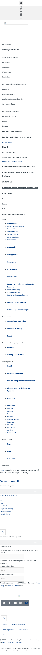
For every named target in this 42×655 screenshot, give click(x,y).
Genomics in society (9, 116)
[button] (21, 3)
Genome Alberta (12, 229)
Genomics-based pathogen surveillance (20, 187)
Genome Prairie (12, 232)
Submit (36, 491)
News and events (9, 635)
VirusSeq (10, 408)
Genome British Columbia (15, 226)
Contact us (5, 466)
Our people (6, 62)
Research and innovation (10, 111)
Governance (6, 67)
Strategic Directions (11, 49)
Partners (10, 416)
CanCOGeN (7, 193)
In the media (6, 209)
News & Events (7, 440)
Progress (10, 425)
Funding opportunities (12, 131)
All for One (7, 181)
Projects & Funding (6, 509)
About (4, 219)
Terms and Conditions (14, 643)
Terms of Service (13, 586)
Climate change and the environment (14, 157)
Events (4, 204)
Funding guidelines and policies (12, 99)
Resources (11, 422)
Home (2, 470)
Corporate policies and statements (14, 84)
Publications (6, 77)
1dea (3, 643)
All (1, 500)
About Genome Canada (10, 57)
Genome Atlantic (12, 240)
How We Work (4, 506)
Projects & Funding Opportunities (13, 343)
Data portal (11, 427)
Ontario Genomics (13, 234)
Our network (6, 44)
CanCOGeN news (13, 419)
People (4, 121)
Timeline (10, 430)
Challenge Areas (7, 362)
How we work (6, 317)
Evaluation (5, 89)
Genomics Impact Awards (13, 214)
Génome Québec (13, 237)
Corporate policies (8, 104)
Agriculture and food (9, 152)
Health (5, 147)
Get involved (11, 433)
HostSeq (10, 411)
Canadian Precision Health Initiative (18, 166)
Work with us (6, 72)
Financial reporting (8, 94)
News (4, 199)
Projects (5, 126)
